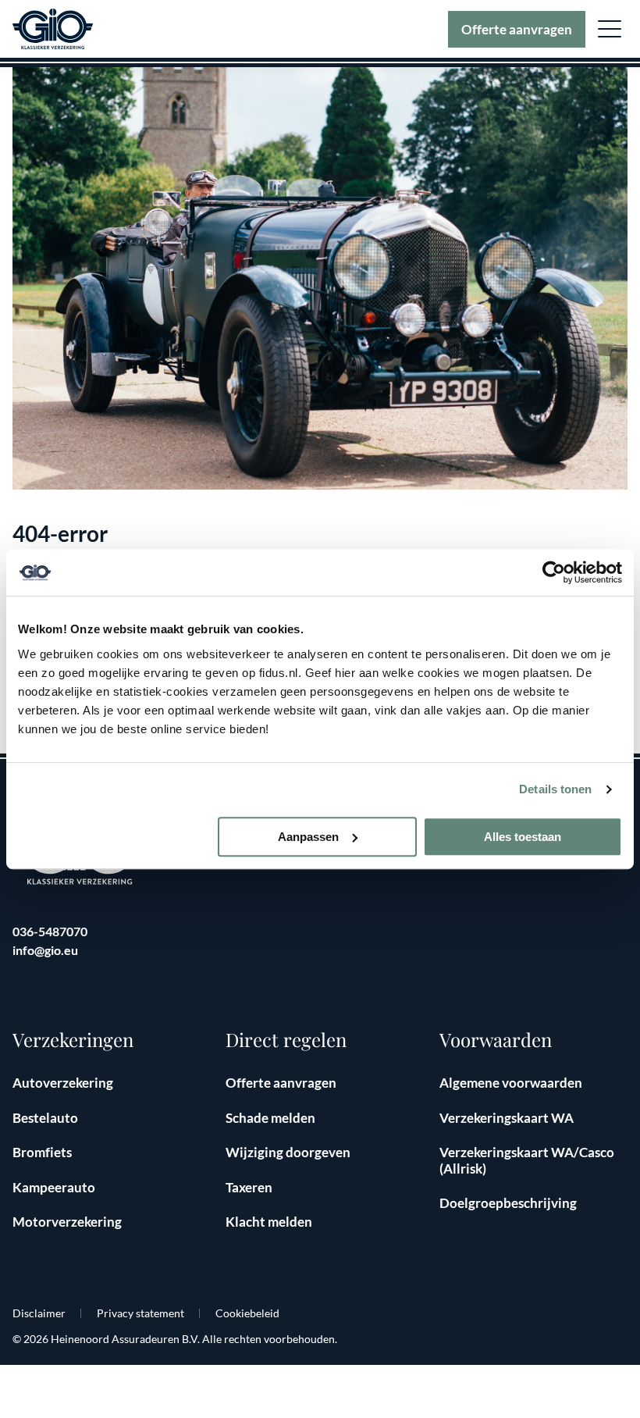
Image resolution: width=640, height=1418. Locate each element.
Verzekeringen (72, 1039)
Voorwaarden (495, 1039)
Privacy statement (140, 1313)
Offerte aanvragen (516, 29)
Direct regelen (286, 1039)
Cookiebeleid (247, 1313)
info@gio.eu (45, 949)
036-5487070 (49, 931)
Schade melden (270, 1118)
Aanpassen (308, 836)
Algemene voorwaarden (510, 1082)
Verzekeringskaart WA (506, 1118)
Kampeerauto (53, 1187)
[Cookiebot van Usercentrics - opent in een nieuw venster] (553, 572)
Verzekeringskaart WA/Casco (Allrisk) (526, 1160)
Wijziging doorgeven (288, 1152)
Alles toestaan (522, 836)
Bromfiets (42, 1152)
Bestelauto (45, 1118)
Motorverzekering (67, 1221)
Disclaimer (39, 1313)
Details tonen (555, 789)
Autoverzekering (62, 1082)
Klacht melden (269, 1221)
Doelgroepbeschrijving (508, 1203)
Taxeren (249, 1187)
